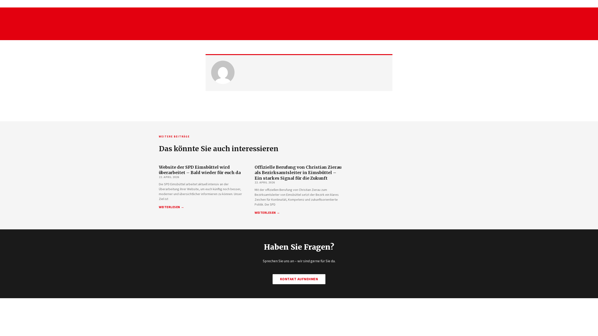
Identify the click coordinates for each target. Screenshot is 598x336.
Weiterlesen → (171, 207)
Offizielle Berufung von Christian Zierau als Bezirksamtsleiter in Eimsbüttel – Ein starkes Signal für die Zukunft (298, 172)
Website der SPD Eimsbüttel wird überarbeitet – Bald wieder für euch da (200, 169)
